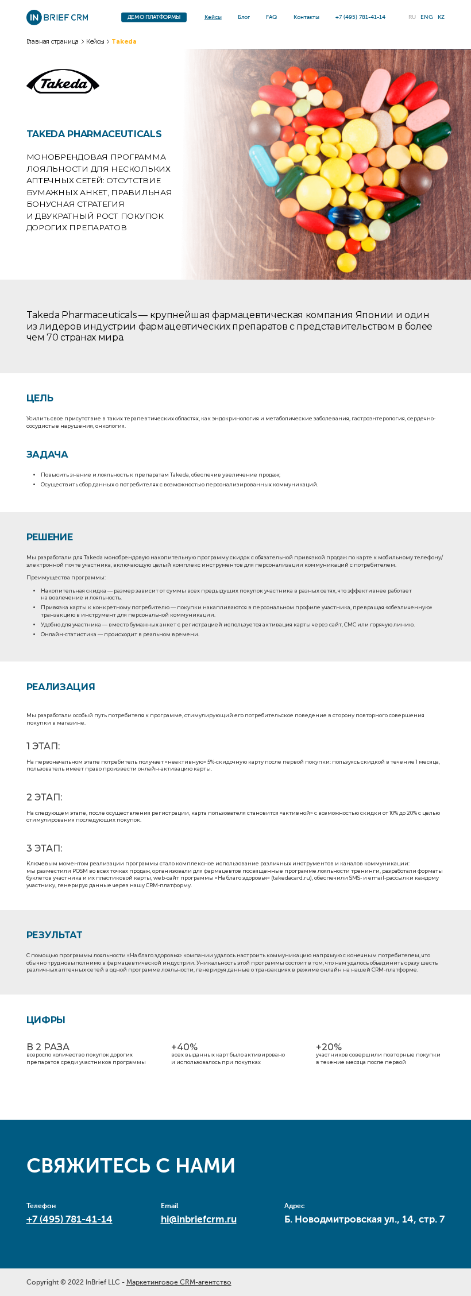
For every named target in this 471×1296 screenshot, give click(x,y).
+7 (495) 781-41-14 (69, 1219)
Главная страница (52, 41)
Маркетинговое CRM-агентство (178, 1282)
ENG (426, 17)
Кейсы (213, 17)
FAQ (271, 17)
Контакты (306, 17)
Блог (244, 17)
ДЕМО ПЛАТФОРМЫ (153, 17)
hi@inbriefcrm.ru (199, 1219)
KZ (441, 17)
